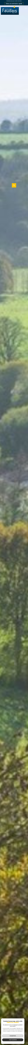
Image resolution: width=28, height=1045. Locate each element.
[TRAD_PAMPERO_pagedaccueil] (10, 14)
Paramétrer (13, 1035)
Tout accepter (13, 1039)
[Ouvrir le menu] (26, 8)
